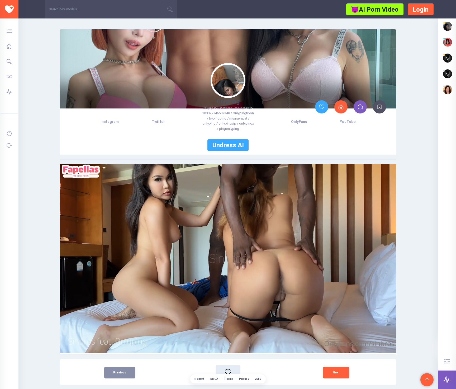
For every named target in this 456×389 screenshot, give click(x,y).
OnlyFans (299, 122)
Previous (119, 372)
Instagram (110, 122)
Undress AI (228, 145)
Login (420, 9)
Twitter (158, 122)
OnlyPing (228, 101)
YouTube (347, 122)
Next (336, 372)
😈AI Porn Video (374, 9)
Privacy (244, 378)
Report (199, 378)
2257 (258, 378)
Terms (228, 378)
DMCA (214, 378)
